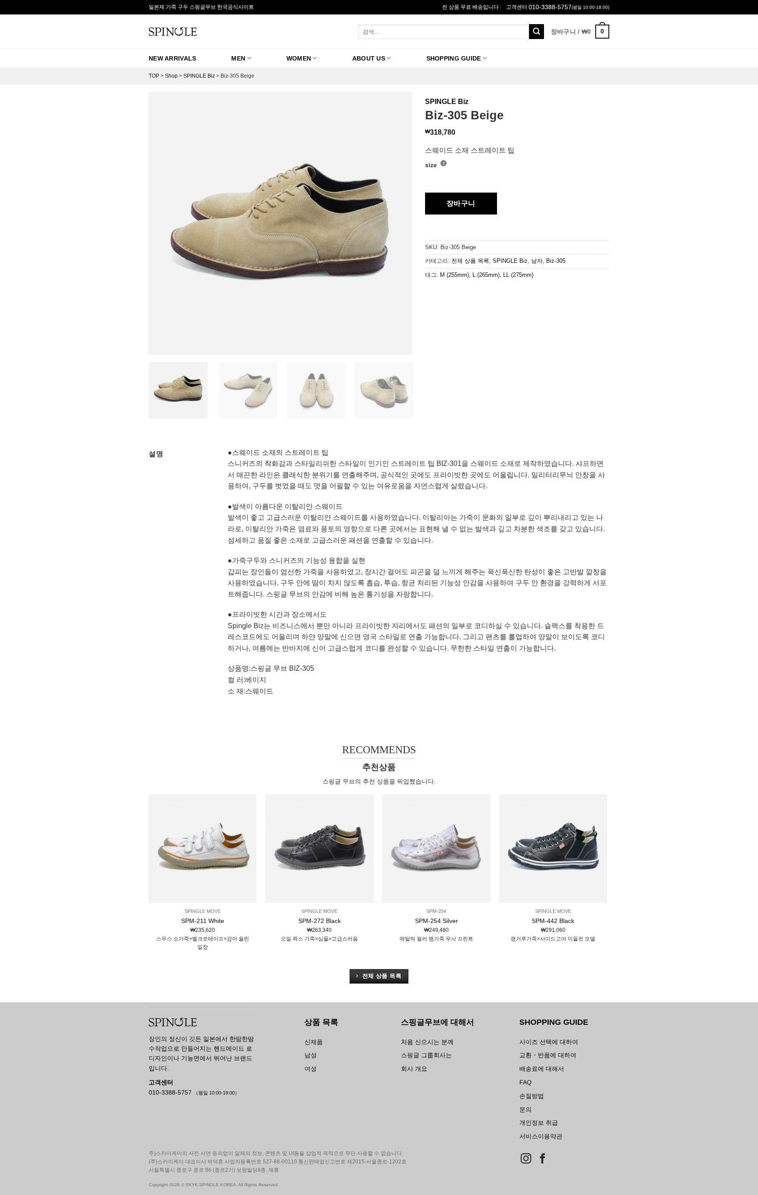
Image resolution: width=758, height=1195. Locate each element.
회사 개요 (414, 1068)
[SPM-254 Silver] (436, 848)
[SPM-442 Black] (553, 848)
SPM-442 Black (553, 920)
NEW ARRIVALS (172, 58)
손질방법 (531, 1095)
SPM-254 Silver (436, 920)
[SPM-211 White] (203, 848)
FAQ (525, 1082)
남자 (537, 261)
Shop (171, 76)
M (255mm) (454, 275)
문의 (525, 1109)
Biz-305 (555, 261)
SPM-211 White (202, 920)
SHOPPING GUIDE (453, 58)
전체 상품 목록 (470, 261)
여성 (310, 1068)
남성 (310, 1055)
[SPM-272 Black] (319, 848)
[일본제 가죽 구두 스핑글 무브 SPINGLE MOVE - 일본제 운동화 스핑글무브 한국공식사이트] (207, 31)
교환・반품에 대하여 (547, 1055)
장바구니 (461, 203)
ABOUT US (368, 58)
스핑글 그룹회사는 (426, 1055)
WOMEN (298, 58)
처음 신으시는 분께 (427, 1041)
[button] (580, 31)
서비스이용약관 (540, 1136)
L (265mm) (486, 275)
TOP (154, 76)
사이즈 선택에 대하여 (548, 1041)
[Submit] (536, 31)
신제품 (313, 1041)
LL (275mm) (518, 275)
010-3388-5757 (550, 7)
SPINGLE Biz (199, 76)
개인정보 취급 (538, 1122)
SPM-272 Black (319, 920)
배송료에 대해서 (541, 1068)
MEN (238, 58)
